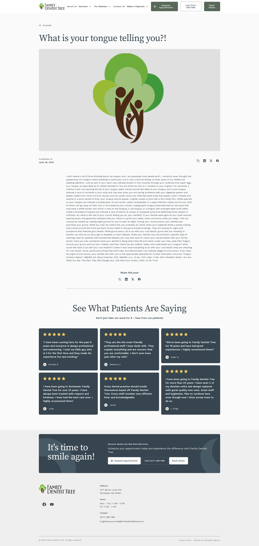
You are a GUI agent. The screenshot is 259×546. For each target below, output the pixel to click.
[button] (85, 6)
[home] (52, 6)
